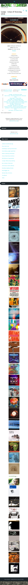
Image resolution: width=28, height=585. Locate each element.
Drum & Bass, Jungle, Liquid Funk (8, 151)
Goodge (10, 91)
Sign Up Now (12, 120)
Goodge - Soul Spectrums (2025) (15, 94)
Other (3, 177)
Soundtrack (4, 175)
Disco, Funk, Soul (9, 89)
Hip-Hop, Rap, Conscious (7, 173)
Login (17, 120)
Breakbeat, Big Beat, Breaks (7, 168)
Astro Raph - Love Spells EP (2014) (15, 110)
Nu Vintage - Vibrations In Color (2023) (15, 105)
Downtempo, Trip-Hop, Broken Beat (9, 148)
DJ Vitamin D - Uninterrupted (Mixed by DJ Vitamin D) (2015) (15, 108)
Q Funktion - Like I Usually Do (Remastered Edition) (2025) (15, 101)
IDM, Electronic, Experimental (8, 158)
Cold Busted (5, 91)
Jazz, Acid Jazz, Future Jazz (7, 163)
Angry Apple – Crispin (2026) (15, 98)
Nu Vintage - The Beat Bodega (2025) (15, 99)
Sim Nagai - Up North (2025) (15, 104)
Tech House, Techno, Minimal (8, 165)
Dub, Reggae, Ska (5, 170)
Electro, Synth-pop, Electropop (8, 153)
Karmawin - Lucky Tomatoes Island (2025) (15, 100)
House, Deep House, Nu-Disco (8, 156)
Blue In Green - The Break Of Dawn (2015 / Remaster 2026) (15, 96)
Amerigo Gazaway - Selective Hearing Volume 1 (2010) (15, 106)
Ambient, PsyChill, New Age (7, 143)
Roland (18, 89)
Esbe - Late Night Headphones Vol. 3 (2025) (15, 103)
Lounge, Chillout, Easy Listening (8, 160)
